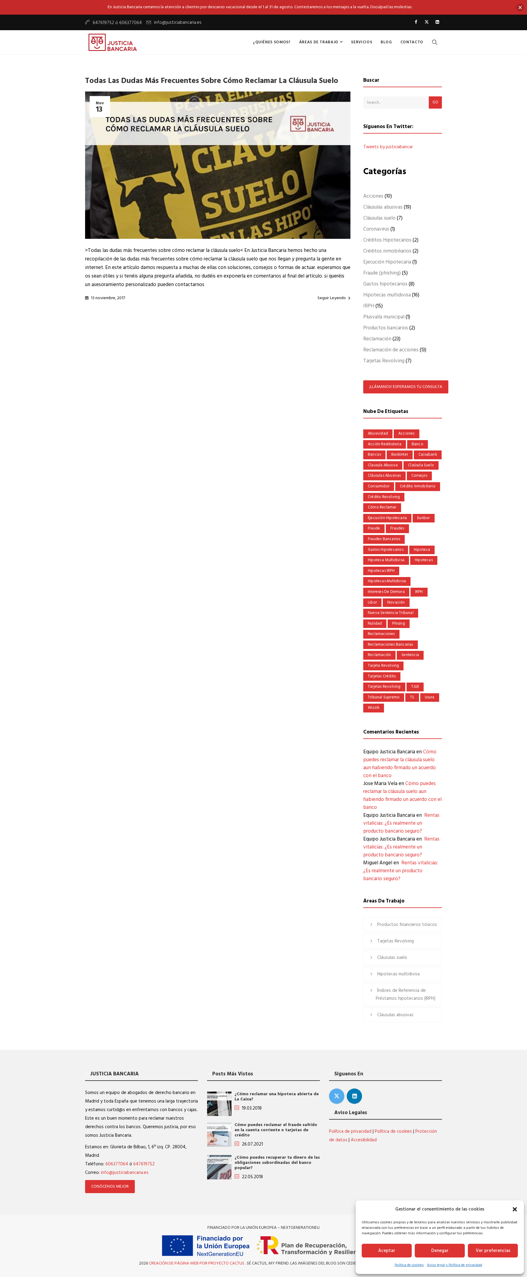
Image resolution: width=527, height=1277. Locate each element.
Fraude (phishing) (382, 273)
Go (435, 102)
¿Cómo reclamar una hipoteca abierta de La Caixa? (277, 1097)
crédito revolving (384, 497)
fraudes (397, 528)
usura (430, 697)
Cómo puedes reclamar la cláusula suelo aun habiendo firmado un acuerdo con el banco (399, 764)
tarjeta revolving (383, 665)
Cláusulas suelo (379, 218)
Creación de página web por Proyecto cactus (197, 1263)
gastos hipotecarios (385, 550)
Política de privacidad (350, 1131)
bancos (374, 454)
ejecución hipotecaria (387, 518)
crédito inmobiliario (418, 486)
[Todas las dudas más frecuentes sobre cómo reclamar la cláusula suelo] (217, 165)
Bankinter (399, 454)
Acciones (373, 196)
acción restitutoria (384, 444)
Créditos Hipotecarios (387, 240)
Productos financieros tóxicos (407, 924)
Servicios (361, 42)
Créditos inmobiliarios (387, 251)
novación (396, 602)
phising (398, 623)
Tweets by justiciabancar (388, 147)
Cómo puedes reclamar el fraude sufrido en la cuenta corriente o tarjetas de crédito (276, 1130)
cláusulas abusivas (384, 475)
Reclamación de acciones (390, 350)
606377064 (117, 1164)
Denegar (440, 1250)
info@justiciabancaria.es (178, 22)
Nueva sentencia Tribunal (391, 613)
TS (412, 697)
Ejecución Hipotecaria (387, 262)
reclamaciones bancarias (390, 644)
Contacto (411, 42)
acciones (406, 433)
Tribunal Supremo (384, 697)
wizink (373, 708)
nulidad (375, 623)
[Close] (520, 7)
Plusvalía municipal (383, 317)
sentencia (410, 655)
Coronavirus (376, 229)
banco (417, 444)
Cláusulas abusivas (383, 207)
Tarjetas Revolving (383, 361)
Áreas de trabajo (319, 42)
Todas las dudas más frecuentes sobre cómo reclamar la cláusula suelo (211, 81)
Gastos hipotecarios (385, 284)
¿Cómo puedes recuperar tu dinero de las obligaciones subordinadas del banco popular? (277, 1162)
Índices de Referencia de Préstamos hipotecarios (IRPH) (406, 994)
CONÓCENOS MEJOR (110, 1186)
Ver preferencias (493, 1250)
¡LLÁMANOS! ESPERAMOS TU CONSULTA (405, 386)
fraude (374, 528)
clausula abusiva (383, 465)
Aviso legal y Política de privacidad (454, 1265)
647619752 (144, 1164)
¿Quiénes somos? (272, 42)
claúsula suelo (421, 465)
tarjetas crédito (382, 676)
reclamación (379, 655)
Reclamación (377, 339)
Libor (372, 602)
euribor (423, 518)
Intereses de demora (386, 592)
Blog (386, 42)
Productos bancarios (385, 328)
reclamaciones (381, 634)
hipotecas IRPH (381, 571)
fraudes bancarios (384, 539)
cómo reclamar (382, 507)
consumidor (378, 486)
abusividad (378, 433)
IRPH (368, 306)
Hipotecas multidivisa (387, 295)
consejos (419, 475)
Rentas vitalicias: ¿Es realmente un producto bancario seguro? (401, 823)
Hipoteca (422, 550)
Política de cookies (409, 1265)
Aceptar (386, 1250)
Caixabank (427, 454)
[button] (515, 1209)
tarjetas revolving (384, 686)
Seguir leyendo (331, 298)
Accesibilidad (364, 1140)
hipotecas (424, 560)
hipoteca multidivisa (386, 560)
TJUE (415, 686)
